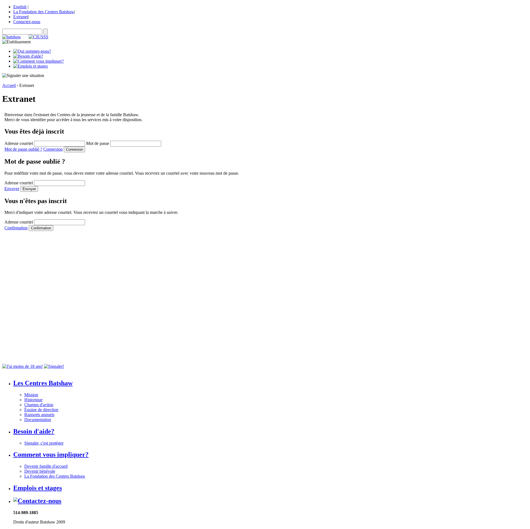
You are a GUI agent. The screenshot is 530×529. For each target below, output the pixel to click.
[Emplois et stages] (30, 66)
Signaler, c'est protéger (43, 443)
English (19, 6)
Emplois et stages (37, 487)
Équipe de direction (41, 409)
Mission (31, 394)
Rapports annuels (39, 414)
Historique (33, 399)
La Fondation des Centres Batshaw (43, 11)
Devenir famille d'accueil (46, 466)
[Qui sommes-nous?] (32, 51)
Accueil (9, 85)
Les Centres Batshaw (43, 383)
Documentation (37, 419)
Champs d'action (38, 404)
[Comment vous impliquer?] (38, 61)
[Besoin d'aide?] (28, 56)
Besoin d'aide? (33, 431)
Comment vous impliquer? (51, 454)
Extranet (20, 16)
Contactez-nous (26, 21)
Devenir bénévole (39, 471)
